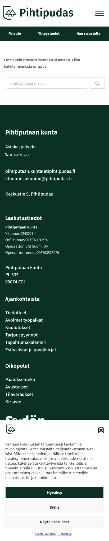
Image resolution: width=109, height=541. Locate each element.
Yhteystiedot (49, 33)
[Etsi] (97, 83)
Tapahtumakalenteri (26, 342)
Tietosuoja (65, 534)
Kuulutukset (17, 327)
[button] (101, 430)
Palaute (14, 33)
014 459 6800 (20, 154)
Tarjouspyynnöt (21, 335)
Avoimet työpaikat (24, 320)
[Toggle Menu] (99, 13)
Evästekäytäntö (45, 534)
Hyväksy (54, 492)
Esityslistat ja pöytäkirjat (30, 350)
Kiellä (55, 507)
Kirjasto (13, 402)
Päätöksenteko (20, 379)
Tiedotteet (15, 312)
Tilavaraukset (19, 394)
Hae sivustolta (88, 33)
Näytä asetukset (54, 522)
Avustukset (16, 387)
